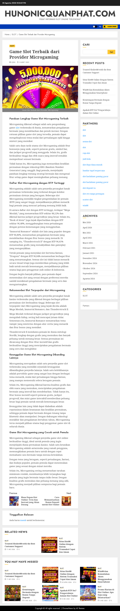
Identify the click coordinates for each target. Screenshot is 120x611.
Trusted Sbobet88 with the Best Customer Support (20, 545)
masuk (23, 520)
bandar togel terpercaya (94, 170)
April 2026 (87, 227)
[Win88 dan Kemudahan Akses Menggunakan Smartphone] (88, 575)
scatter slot (88, 199)
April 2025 (87, 237)
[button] (100, 26)
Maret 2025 (88, 243)
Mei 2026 (87, 222)
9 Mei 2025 (28, 601)
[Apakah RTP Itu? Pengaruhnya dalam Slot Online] (50, 593)
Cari (86, 44)
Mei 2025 (87, 232)
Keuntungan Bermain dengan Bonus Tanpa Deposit (30, 593)
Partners (86, 305)
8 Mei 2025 (66, 599)
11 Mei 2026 (11, 549)
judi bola (87, 159)
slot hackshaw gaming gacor (95, 176)
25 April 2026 (67, 582)
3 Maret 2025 (24, 62)
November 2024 (90, 263)
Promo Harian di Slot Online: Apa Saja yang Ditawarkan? (106, 593)
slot (18, 127)
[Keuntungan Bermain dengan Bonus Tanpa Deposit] (13, 593)
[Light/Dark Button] (95, 26)
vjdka (13, 62)
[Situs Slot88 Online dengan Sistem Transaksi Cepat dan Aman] (49, 545)
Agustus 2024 (89, 278)
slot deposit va (89, 188)
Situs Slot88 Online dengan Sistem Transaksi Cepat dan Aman (68, 575)
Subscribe (111, 26)
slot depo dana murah (92, 164)
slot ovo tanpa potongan (94, 193)
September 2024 (90, 273)
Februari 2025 (89, 248)
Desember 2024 (90, 258)
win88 (85, 205)
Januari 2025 (88, 253)
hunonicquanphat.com (60, 13)
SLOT (12, 46)
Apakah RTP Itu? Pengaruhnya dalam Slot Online (69, 593)
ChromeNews (67, 608)
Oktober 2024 (89, 268)
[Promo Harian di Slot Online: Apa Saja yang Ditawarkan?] (88, 593)
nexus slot (87, 141)
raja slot (86, 153)
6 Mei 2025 (103, 601)
